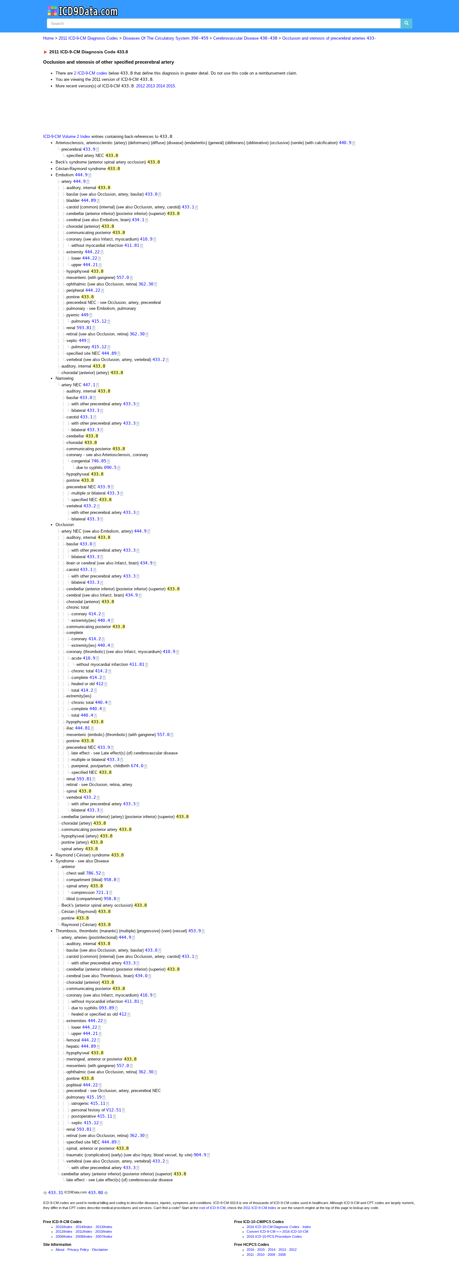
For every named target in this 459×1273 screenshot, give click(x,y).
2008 (79, 1236)
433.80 (95, 1192)
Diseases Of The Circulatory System (165, 38)
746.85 (98, 460)
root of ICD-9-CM (212, 1208)
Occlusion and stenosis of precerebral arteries (329, 38)
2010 (99, 1231)
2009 (59, 1236)
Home (48, 38)
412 (99, 683)
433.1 (188, 206)
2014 (160, 86)
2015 (170, 86)
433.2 (158, 359)
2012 (140, 86)
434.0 (141, 975)
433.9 (89, 149)
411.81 (131, 245)
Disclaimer (100, 1249)
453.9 (194, 930)
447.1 (89, 384)
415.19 (93, 1097)
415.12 (98, 321)
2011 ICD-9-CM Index (259, 1208)
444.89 (88, 200)
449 (84, 314)
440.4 (103, 620)
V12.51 (113, 1109)
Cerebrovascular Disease (245, 38)
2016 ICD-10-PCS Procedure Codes (274, 1236)
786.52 (93, 873)
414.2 (94, 613)
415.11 (97, 1103)
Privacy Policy (78, 1249)
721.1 (102, 892)
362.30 (145, 283)
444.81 (82, 727)
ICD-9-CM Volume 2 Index (66, 136)
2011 (79, 1231)
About (60, 1249)
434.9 (146, 562)
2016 (250, 1249)
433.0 (151, 194)
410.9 (146, 239)
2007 (99, 1236)
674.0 (137, 765)
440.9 (345, 142)
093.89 (106, 1007)
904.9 (200, 1154)
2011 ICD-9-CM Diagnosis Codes (88, 38)
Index (68, 1227)
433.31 (55, 1192)
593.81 (83, 327)
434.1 (138, 219)
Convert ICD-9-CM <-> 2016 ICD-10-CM (277, 1231)
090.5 (110, 467)
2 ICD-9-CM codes (90, 73)
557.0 (122, 277)
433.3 (129, 403)
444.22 (92, 251)
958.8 (110, 879)
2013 (150, 86)
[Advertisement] (154, 110)
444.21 (90, 264)
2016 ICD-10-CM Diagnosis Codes (273, 1227)
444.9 (81, 174)
